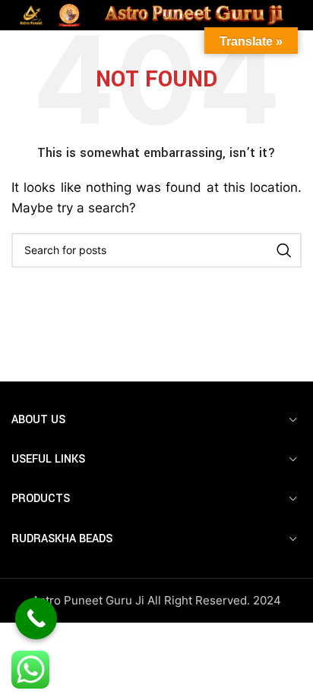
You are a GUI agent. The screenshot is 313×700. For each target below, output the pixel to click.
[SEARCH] (284, 250)
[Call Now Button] (36, 618)
